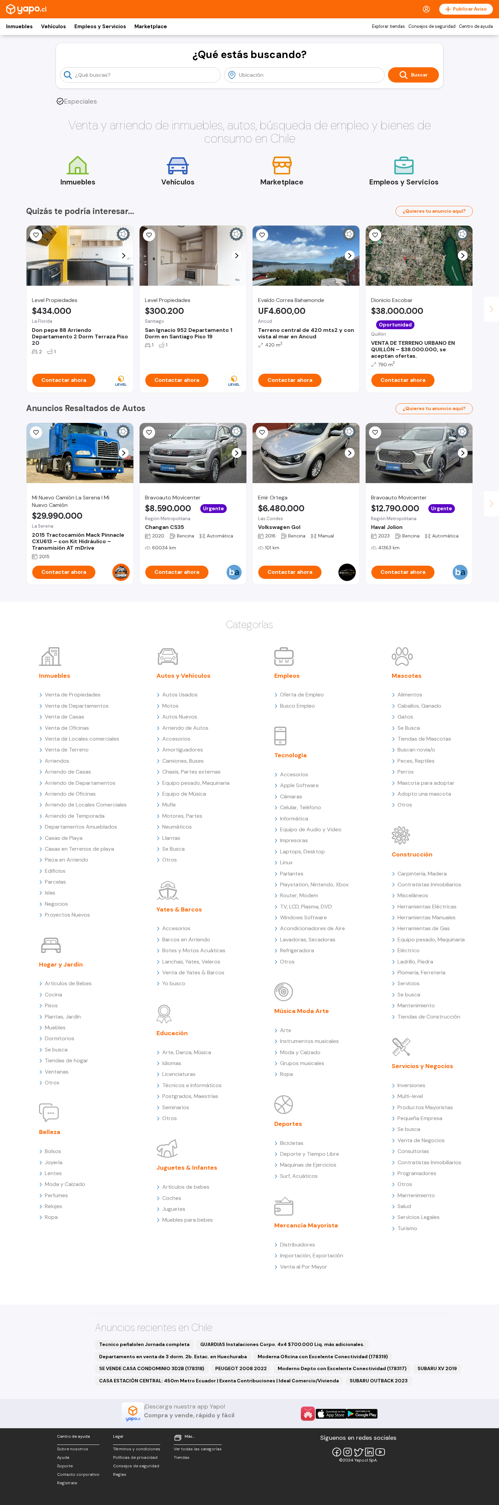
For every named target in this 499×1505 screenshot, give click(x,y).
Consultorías (413, 1151)
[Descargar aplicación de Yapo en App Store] (331, 1414)
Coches (171, 1198)
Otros (52, 1082)
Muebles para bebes (187, 1219)
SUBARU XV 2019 (437, 1368)
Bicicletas (291, 1143)
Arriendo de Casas (68, 771)
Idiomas (171, 1063)
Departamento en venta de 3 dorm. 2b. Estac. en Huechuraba (173, 1356)
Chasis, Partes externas (191, 771)
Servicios (409, 983)
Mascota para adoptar (426, 782)
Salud (404, 1206)
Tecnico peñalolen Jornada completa (144, 1344)
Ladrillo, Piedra (415, 961)
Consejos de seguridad (432, 26)
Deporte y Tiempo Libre (309, 1153)
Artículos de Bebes (68, 983)
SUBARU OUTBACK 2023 (379, 1381)
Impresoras (294, 840)
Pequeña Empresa (420, 1118)
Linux (286, 862)
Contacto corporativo (78, 1474)
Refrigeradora (297, 950)
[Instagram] (347, 1452)
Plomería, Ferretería (421, 972)
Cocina (53, 994)
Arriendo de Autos (185, 727)
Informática (294, 818)
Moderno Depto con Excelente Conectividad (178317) (342, 1368)
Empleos (287, 676)
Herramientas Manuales (427, 917)
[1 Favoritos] (375, 432)
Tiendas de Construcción (429, 1016)
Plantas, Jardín (63, 1016)
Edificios (55, 870)
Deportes (288, 1124)
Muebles (55, 1027)
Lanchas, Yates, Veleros (191, 961)
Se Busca (173, 848)
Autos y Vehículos (183, 676)
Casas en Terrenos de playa (79, 848)
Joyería (53, 1162)
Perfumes (56, 1195)
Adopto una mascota (424, 793)
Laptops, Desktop (302, 851)
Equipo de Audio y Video (310, 829)
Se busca (56, 1049)
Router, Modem (299, 895)
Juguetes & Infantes (186, 1168)
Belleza (49, 1132)
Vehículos (53, 26)
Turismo (407, 1228)
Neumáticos (177, 826)
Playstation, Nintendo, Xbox (314, 884)
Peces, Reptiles (416, 760)
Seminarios (175, 1107)
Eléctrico (409, 950)
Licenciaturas (179, 1074)
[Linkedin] (369, 1452)
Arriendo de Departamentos (80, 782)
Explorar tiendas (388, 26)
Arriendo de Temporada (75, 815)
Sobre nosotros (72, 1449)
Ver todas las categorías (198, 1449)
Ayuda (63, 1457)
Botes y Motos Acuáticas (193, 950)
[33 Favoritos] (36, 235)
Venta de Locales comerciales (82, 738)
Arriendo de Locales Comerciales (86, 804)
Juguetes (173, 1208)
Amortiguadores (182, 749)
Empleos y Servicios (100, 26)
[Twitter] (358, 1452)
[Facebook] (336, 1452)
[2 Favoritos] (375, 235)
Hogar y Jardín (61, 964)
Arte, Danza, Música (186, 1052)
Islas (50, 892)
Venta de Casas (64, 716)
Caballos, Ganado (419, 705)
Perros (406, 771)
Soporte (65, 1466)
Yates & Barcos (179, 909)
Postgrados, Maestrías (190, 1096)
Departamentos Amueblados (81, 826)
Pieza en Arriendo (66, 859)
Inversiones (411, 1085)
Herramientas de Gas (424, 928)
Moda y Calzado (65, 1184)
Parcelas (55, 881)
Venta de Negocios (421, 1140)
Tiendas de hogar (66, 1060)
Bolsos (53, 1151)
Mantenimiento (416, 1005)
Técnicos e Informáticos (192, 1085)
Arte (285, 1030)
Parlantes (291, 873)
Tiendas (181, 1457)
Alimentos (410, 694)
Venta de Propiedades (72, 694)
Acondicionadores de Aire (312, 928)
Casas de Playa (63, 838)
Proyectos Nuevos (67, 914)
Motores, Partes (182, 815)
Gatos (405, 716)
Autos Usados (180, 694)
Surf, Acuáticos (299, 1176)
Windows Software (303, 917)
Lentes (53, 1173)
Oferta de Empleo (302, 694)
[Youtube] (380, 1452)
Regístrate (67, 1483)
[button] (124, 256)
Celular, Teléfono (300, 807)
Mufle (169, 804)
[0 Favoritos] (262, 235)
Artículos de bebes (185, 1186)
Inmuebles (19, 26)
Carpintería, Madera (422, 873)
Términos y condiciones (136, 1449)
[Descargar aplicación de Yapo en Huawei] (308, 1413)
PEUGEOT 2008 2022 (241, 1368)
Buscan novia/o (416, 749)
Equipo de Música (184, 793)
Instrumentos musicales (309, 1041)
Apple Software (299, 785)
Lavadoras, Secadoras (307, 939)
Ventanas (57, 1071)
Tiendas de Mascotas (424, 738)
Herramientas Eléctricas (427, 906)
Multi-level (410, 1096)
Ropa (51, 1217)
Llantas (171, 838)
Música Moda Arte (301, 1011)
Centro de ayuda (476, 26)
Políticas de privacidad (135, 1457)
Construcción (412, 854)
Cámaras (291, 796)
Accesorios (176, 738)
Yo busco (173, 983)
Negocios (56, 903)
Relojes (53, 1206)
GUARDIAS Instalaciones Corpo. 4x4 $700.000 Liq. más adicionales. (282, 1344)
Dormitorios (59, 1038)
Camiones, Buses (183, 760)
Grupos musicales (302, 1063)
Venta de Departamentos (77, 705)
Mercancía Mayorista (306, 1225)
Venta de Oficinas (67, 727)
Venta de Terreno (67, 749)
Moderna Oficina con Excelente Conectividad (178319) (323, 1356)
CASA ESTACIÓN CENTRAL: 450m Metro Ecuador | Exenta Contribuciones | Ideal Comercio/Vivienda (219, 1381)
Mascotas (407, 676)
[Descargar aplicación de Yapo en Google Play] (362, 1414)
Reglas (119, 1474)
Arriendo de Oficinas (70, 793)
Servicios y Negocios (422, 1066)
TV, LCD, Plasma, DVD (306, 906)
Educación (172, 1033)
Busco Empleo (297, 705)
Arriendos (57, 760)
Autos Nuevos (179, 716)
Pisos (51, 1005)
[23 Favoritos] (149, 235)
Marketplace (150, 26)
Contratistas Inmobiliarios (429, 884)
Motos (170, 705)
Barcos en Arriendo (186, 939)
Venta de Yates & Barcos (193, 972)
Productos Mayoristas (425, 1107)
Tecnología (290, 755)
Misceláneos (413, 895)
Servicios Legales (419, 1217)
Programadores (417, 1173)
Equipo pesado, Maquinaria (195, 782)
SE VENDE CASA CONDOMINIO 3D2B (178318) (151, 1368)
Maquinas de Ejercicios (308, 1164)
